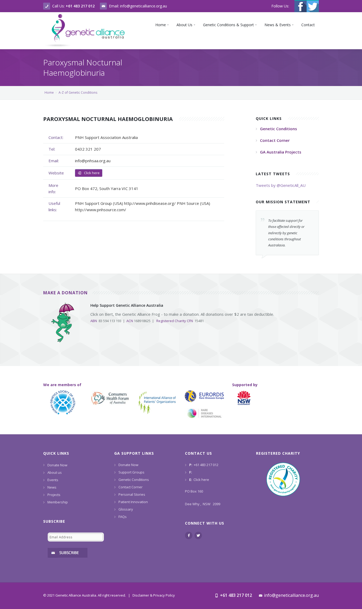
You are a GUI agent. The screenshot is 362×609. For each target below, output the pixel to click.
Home (49, 92)
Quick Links (56, 453)
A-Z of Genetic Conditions (78, 92)
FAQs (122, 516)
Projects (53, 494)
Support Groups (131, 472)
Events (52, 479)
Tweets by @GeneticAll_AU (281, 185)
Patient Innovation (133, 501)
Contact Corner (130, 487)
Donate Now (57, 465)
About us (54, 472)
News (51, 487)
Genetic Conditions (133, 479)
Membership (57, 502)
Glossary (125, 509)
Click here (91, 172)
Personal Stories (131, 494)
